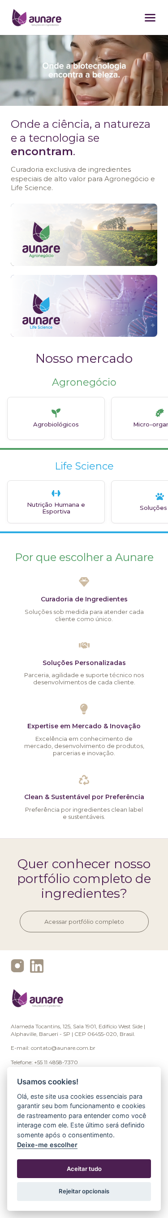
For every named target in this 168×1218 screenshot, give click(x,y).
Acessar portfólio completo (84, 921)
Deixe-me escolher (47, 1144)
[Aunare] (37, 17)
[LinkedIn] (36, 966)
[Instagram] (17, 966)
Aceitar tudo (84, 1168)
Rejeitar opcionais (84, 1191)
